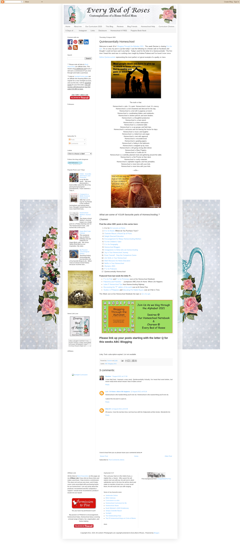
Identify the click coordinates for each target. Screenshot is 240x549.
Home (68, 26)
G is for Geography (111, 244)
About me (78, 26)
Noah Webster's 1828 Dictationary (117, 508)
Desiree (108, 376)
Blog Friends (132, 26)
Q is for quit (146, 294)
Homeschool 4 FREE (118, 31)
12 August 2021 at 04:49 (119, 409)
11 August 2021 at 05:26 (139, 391)
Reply (107, 384)
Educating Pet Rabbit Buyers (133, 290)
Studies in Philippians (111, 290)
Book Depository (82, 476)
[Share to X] (131, 360)
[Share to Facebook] (133, 360)
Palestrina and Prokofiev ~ (113, 282)
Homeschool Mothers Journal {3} (85, 214)
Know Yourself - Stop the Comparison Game (120, 255)
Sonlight (108, 513)
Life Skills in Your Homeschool (115, 258)
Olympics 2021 (109, 266)
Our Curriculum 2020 (93, 26)
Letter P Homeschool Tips (113, 284)
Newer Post (104, 456)
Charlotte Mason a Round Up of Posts (118, 233)
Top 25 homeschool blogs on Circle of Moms (121, 518)
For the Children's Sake (112, 242)
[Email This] (126, 360)
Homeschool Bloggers (112, 247)
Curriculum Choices (166, 26)
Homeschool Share (112, 505)
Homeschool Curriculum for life (116, 503)
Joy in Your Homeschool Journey (116, 252)
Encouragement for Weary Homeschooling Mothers (122, 239)
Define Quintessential (107, 57)
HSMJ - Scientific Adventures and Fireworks (85, 175)
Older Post (168, 456)
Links (93, 31)
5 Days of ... (70, 31)
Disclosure (102, 31)
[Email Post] (122, 360)
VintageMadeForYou (164, 479)
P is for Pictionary (122, 279)
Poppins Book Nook (138, 31)
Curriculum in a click (112, 500)
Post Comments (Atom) (116, 460)
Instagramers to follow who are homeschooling (121, 250)
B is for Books (109, 231)
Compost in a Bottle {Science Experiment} (85, 196)
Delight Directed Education (114, 236)
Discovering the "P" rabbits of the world (118, 287)
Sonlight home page (81, 76)
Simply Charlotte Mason (114, 511)
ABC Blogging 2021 (111, 363)
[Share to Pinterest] (135, 360)
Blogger (156, 533)
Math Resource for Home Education (117, 261)
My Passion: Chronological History (84, 251)
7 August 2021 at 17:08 (119, 376)
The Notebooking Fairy (113, 516)
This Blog (109, 26)
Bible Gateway (111, 498)
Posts (72, 140)
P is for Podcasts (110, 269)
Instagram (83, 31)
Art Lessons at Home (117, 228)
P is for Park (108, 279)
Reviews (120, 26)
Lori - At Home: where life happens (117, 391)
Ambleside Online (112, 495)
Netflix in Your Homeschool (114, 263)
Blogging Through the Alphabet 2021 (130, 46)
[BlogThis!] (128, 360)
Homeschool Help (148, 26)
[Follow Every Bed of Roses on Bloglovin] (75, 164)
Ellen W (108, 409)
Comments (74, 143)
